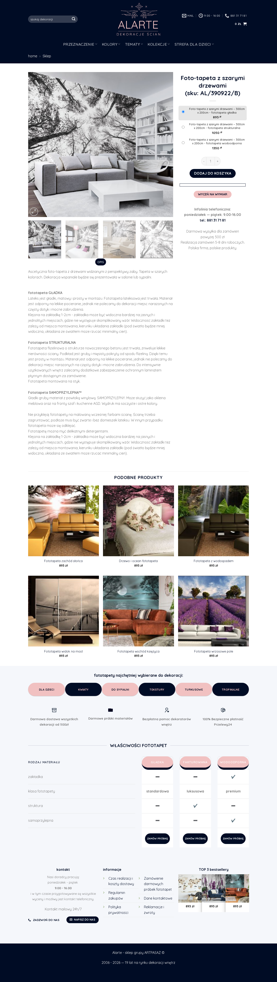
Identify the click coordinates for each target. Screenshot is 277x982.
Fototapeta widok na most (63, 651)
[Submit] (73, 19)
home (32, 56)
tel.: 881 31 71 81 (212, 220)
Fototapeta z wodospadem (214, 561)
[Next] (165, 144)
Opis (100, 262)
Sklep (47, 56)
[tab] (100, 262)
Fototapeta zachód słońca (63, 561)
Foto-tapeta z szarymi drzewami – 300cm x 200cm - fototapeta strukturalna (217, 126)
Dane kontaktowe (158, 898)
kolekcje (157, 44)
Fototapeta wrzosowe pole (213, 651)
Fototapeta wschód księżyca (138, 651)
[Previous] (36, 144)
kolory (109, 44)
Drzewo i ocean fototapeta (138, 561)
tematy (132, 44)
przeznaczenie (78, 44)
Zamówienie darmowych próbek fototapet (158, 884)
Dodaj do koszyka (212, 173)
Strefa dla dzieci (193, 44)
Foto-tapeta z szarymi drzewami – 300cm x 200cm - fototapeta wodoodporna (217, 141)
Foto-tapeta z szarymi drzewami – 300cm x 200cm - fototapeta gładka (217, 110)
